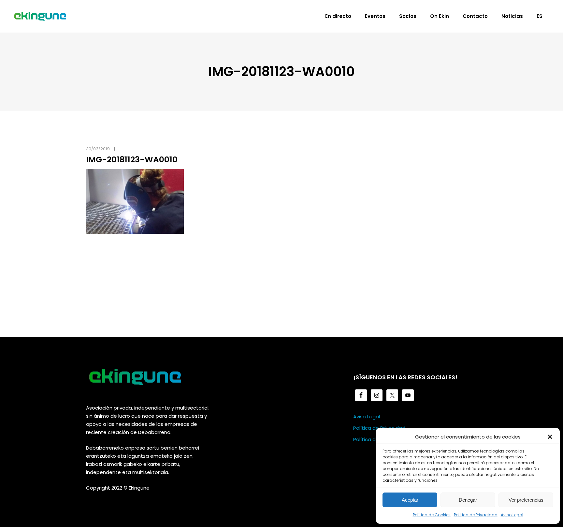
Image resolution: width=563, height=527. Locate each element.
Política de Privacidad (476, 515)
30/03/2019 (98, 149)
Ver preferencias (526, 500)
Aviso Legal (512, 515)
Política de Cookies (432, 515)
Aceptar (410, 500)
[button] (550, 437)
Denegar (468, 500)
